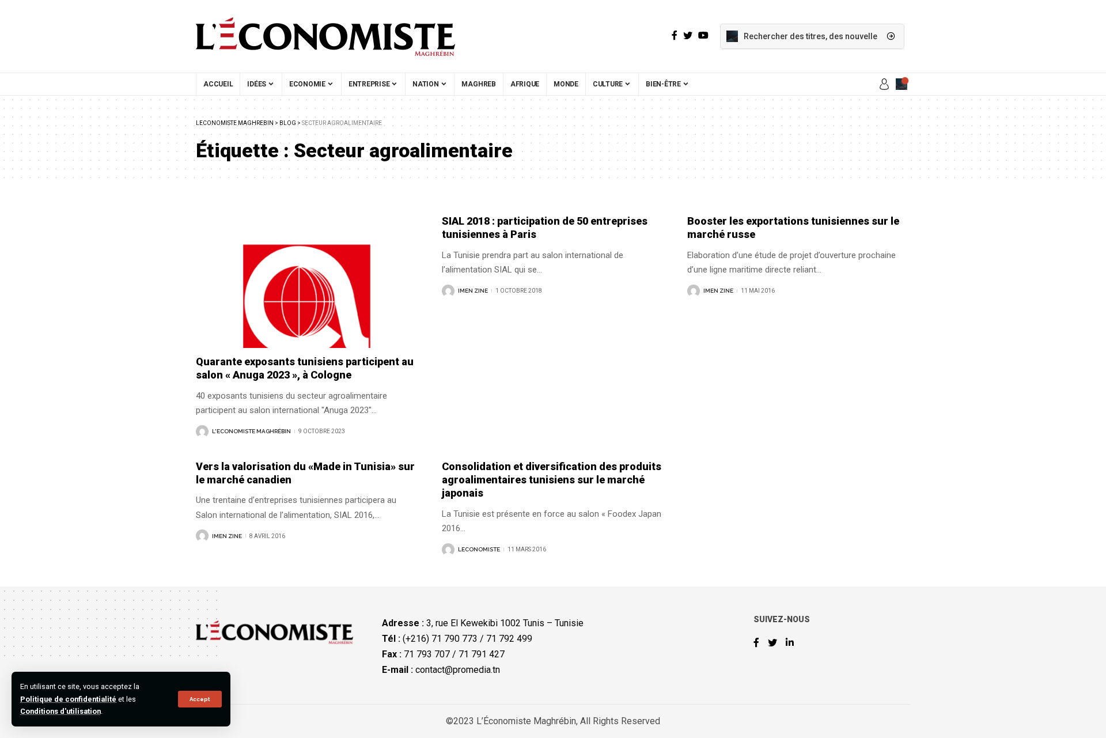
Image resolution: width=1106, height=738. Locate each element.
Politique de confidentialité (68, 699)
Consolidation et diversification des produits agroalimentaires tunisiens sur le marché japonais (551, 479)
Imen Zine (473, 290)
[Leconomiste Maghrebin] (325, 36)
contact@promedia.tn (457, 669)
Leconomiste (479, 549)
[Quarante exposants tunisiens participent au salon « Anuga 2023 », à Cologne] (307, 281)
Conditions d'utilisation (60, 711)
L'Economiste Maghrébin (251, 431)
